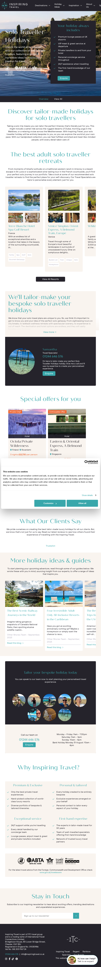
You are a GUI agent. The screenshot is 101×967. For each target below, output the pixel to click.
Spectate (66, 955)
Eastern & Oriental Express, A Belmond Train (66, 446)
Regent (76, 951)
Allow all (82, 503)
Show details (87, 495)
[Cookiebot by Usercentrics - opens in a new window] (86, 462)
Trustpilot (9, 75)
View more (49, 332)
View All (58, 99)
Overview (43, 99)
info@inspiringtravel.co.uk (32, 954)
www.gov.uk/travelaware (51, 872)
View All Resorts (50, 279)
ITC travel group (35, 934)
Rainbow (86, 951)
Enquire (64, 78)
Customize (48, 503)
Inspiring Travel (63, 951)
